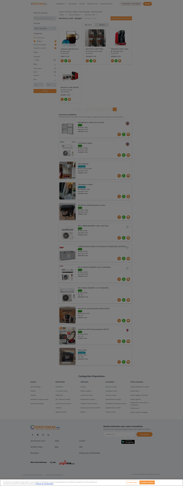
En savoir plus (132, 482)
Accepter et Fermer (147, 482)
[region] (91, 482)
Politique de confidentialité (44, 484)
